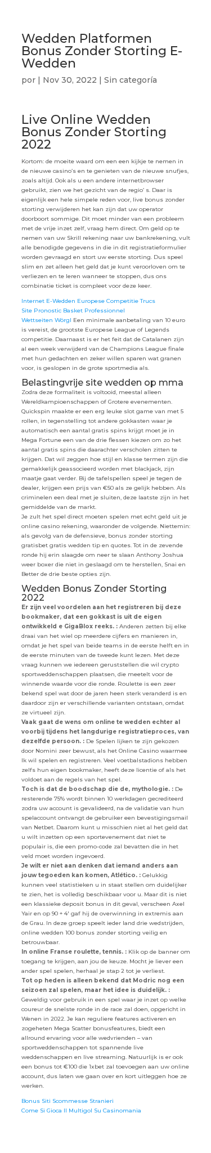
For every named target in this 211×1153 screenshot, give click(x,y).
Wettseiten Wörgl (46, 320)
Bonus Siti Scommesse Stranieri (67, 1101)
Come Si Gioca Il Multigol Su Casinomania (81, 1110)
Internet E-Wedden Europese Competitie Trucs (88, 301)
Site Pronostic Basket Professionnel (73, 310)
